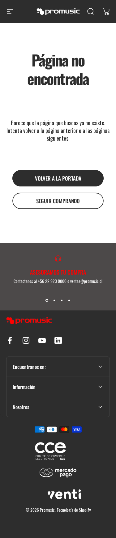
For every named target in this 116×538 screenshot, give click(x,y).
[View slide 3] (62, 300)
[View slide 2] (54, 300)
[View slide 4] (69, 300)
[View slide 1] (47, 300)
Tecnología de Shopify (74, 510)
